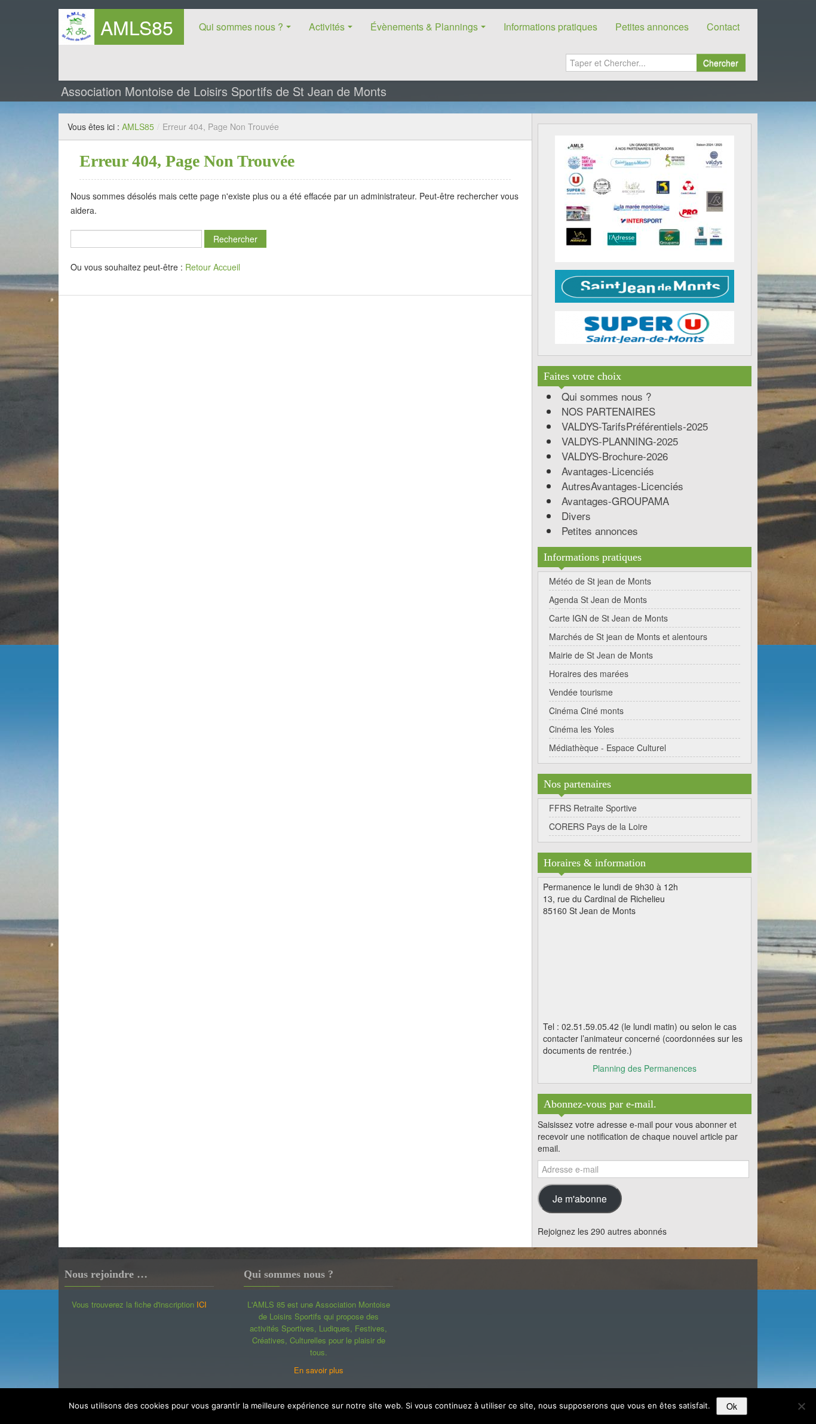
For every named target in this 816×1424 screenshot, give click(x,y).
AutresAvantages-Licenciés (622, 485)
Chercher (720, 63)
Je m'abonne (580, 1198)
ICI (202, 1304)
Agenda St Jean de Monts (598, 599)
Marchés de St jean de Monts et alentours (628, 636)
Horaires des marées (588, 673)
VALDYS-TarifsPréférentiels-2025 (635, 426)
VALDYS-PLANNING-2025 (620, 440)
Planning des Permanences (645, 1068)
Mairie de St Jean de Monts (601, 655)
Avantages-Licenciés (608, 470)
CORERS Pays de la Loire (598, 826)
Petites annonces (652, 26)
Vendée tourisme (581, 692)
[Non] (801, 1406)
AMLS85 (136, 27)
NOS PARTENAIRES (608, 411)
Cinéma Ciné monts (586, 710)
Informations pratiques (550, 26)
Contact (723, 26)
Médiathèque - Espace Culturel (607, 747)
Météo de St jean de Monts (600, 581)
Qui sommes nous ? (241, 26)
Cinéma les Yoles (581, 729)
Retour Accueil (212, 267)
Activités (327, 26)
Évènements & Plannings (424, 26)
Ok (731, 1406)
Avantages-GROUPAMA (615, 500)
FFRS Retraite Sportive (593, 808)
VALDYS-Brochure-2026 (615, 455)
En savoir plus (318, 1370)
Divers (576, 515)
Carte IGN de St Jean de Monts (608, 618)
